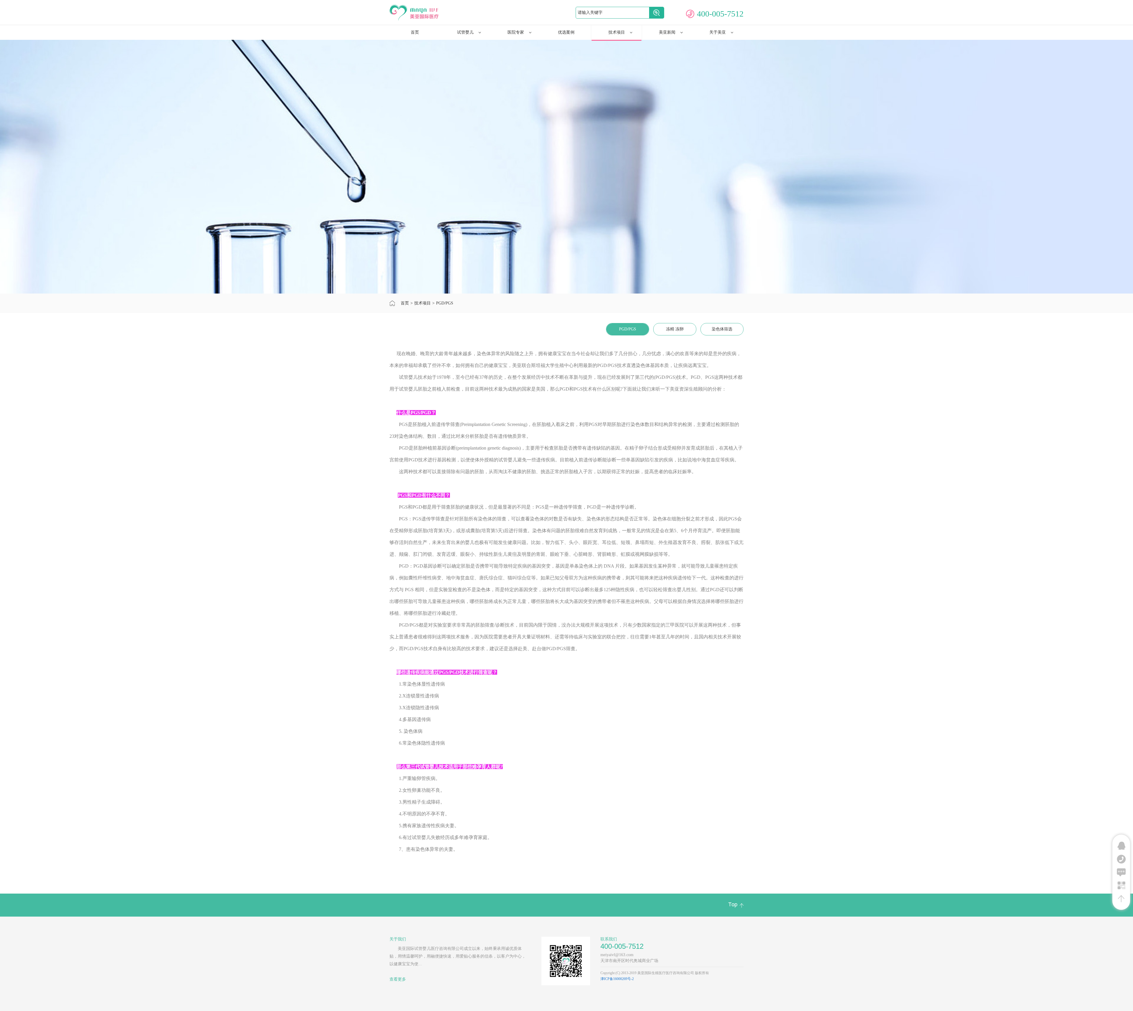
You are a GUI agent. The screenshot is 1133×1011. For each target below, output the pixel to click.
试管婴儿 (465, 32)
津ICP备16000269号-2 (617, 979)
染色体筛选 (722, 329)
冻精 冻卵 (675, 329)
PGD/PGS (444, 303)
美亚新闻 (667, 32)
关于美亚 (717, 32)
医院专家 (515, 32)
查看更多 (397, 979)
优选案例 (566, 32)
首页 (415, 32)
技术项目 (616, 32)
